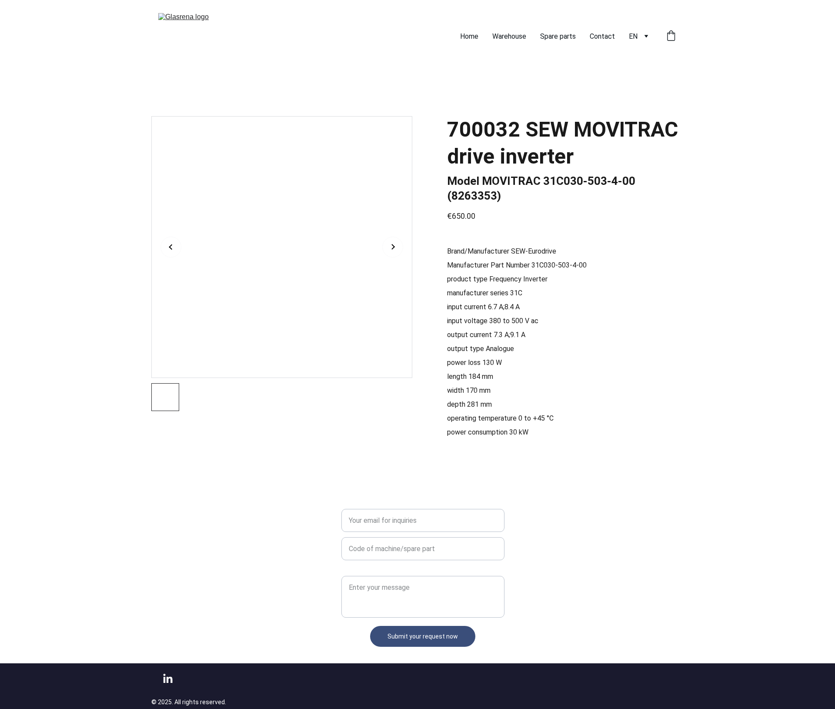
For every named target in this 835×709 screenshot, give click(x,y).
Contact (602, 36)
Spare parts (558, 36)
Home (469, 36)
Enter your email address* (380, 503)
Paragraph (356, 570)
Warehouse (509, 36)
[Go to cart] (671, 36)
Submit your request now (422, 636)
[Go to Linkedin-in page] (168, 679)
